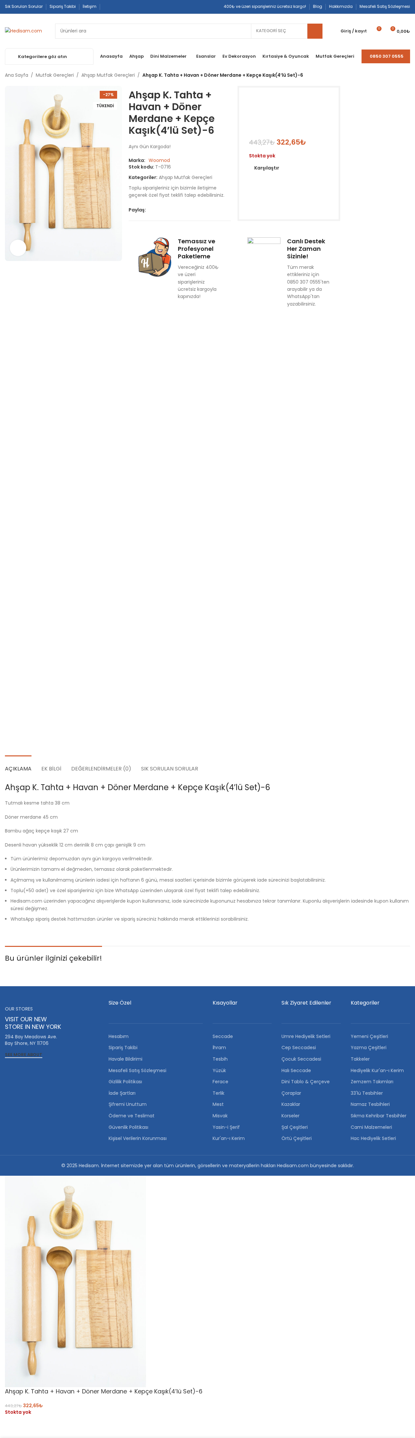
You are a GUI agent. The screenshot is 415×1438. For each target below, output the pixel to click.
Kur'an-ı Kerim (229, 1138)
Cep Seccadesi (298, 1047)
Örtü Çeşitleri (296, 1138)
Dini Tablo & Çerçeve (305, 1081)
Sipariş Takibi (123, 1047)
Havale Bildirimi (125, 1059)
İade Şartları (122, 1093)
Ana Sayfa (16, 75)
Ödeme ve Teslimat (132, 1115)
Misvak (220, 1115)
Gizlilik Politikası (125, 1081)
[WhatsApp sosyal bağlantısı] (131, 6)
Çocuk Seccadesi (301, 1059)
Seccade (223, 1036)
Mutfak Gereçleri (55, 75)
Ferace (220, 1081)
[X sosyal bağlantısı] (158, 210)
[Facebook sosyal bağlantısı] (107, 6)
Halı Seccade (296, 1070)
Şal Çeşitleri (294, 1127)
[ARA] (314, 31)
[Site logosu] (23, 30)
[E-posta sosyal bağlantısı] (166, 210)
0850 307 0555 (387, 56)
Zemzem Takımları (372, 1081)
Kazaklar (290, 1104)
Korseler (290, 1115)
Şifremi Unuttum (128, 1104)
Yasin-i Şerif (226, 1127)
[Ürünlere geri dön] (398, 75)
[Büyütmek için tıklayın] (18, 248)
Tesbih (220, 1059)
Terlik (218, 1093)
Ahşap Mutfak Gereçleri (108, 75)
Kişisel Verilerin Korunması (138, 1138)
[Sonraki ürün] (406, 75)
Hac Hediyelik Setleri (373, 1138)
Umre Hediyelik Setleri (305, 1036)
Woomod (159, 160)
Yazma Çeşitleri (368, 1047)
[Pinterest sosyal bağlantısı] (123, 6)
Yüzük (219, 1070)
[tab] (18, 765)
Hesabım (119, 1036)
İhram (219, 1047)
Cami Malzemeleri (371, 1127)
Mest (218, 1104)
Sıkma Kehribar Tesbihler (378, 1115)
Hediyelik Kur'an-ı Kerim (377, 1070)
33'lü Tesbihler (367, 1093)
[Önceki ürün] (390, 75)
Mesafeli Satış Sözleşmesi (137, 1070)
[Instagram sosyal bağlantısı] (115, 6)
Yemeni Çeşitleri (369, 1036)
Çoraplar (291, 1093)
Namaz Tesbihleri (370, 1104)
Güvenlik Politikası (128, 1127)
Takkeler (360, 1059)
